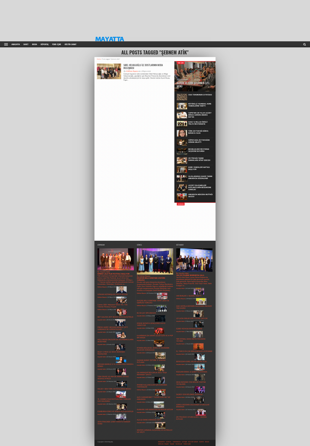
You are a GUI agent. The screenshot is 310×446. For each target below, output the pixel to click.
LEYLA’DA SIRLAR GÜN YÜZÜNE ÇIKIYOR (191, 318)
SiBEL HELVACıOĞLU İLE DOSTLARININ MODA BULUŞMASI (143, 66)
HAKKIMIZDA (177, 441)
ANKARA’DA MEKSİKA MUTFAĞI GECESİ (200, 195)
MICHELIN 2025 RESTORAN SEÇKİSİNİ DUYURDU (198, 150)
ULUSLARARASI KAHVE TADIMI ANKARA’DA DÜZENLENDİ (200, 177)
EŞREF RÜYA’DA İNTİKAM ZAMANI (189, 329)
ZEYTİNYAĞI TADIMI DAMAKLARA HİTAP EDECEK (199, 159)
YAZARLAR (178, 444)
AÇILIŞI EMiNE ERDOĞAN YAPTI (149, 420)
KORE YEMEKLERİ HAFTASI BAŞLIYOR (199, 168)
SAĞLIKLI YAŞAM (163, 444)
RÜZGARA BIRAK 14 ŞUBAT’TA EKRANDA (191, 372)
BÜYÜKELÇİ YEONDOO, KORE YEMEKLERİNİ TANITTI (199, 105)
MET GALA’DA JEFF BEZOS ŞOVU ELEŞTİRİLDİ (115, 317)
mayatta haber (101, 319)
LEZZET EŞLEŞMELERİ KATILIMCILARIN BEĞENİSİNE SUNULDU (199, 187)
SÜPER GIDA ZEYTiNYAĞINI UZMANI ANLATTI (199, 141)
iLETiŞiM (184, 441)
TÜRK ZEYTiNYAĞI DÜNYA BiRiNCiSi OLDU (198, 132)
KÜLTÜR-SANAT (70, 44)
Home (99, 59)
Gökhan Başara (132, 71)
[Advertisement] (72, 17)
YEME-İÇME (56, 44)
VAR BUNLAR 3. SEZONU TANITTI (188, 296)
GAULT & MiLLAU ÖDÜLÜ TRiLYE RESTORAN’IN (197, 123)
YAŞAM (172, 444)
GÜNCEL (168, 441)
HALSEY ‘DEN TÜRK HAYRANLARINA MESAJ (114, 389)
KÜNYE (201, 441)
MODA (34, 44)
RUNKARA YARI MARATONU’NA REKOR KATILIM (155, 409)
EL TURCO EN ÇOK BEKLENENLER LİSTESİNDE (194, 351)
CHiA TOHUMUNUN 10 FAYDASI (200, 95)
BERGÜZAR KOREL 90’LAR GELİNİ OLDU (191, 362)
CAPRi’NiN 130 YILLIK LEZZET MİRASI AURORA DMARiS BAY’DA (199, 115)
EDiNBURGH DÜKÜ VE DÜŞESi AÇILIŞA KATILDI (115, 411)
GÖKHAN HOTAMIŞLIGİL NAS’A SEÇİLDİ (112, 294)
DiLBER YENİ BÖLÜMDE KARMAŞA (189, 394)
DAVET (25, 44)
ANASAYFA (16, 44)
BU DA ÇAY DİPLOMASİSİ (146, 313)
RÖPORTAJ (44, 44)
